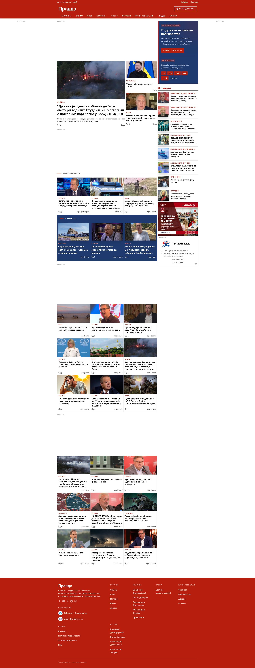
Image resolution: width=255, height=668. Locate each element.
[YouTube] (63, 601)
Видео (162, 16)
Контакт (194, 2)
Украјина (182, 590)
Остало (182, 603)
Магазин (126, 16)
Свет (89, 16)
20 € (177, 73)
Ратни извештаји (144, 16)
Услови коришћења (67, 640)
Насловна (66, 16)
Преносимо (138, 617)
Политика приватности (69, 636)
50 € (184, 73)
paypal (174, 78)
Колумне (101, 16)
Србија (79, 16)
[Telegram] (71, 601)
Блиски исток (184, 594)
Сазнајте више (171, 50)
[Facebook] (59, 601)
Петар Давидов (140, 598)
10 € (170, 73)
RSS (60, 645)
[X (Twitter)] (68, 601)
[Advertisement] (28, 63)
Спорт (114, 16)
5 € (164, 73)
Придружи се (188, 9)
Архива (173, 16)
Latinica (184, 2)
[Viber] (75, 601)
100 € (165, 78)
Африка (182, 599)
